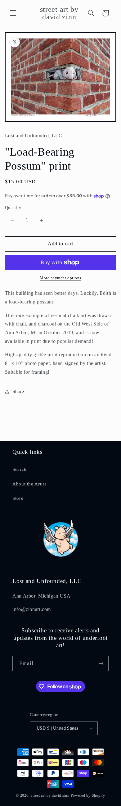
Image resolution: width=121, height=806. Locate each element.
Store (17, 498)
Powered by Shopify (88, 795)
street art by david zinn (50, 795)
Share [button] (18, 391)
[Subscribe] (101, 663)
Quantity (13, 207)
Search (19, 469)
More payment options (60, 278)
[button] (13, 13)
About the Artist (29, 483)
